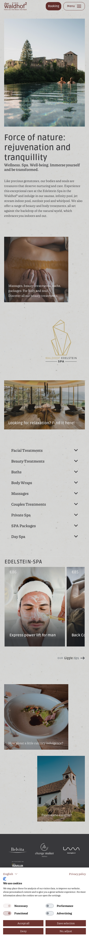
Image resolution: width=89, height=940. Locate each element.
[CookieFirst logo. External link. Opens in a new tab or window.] (4, 879)
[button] (10, 873)
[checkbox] (7, 906)
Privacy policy (77, 874)
